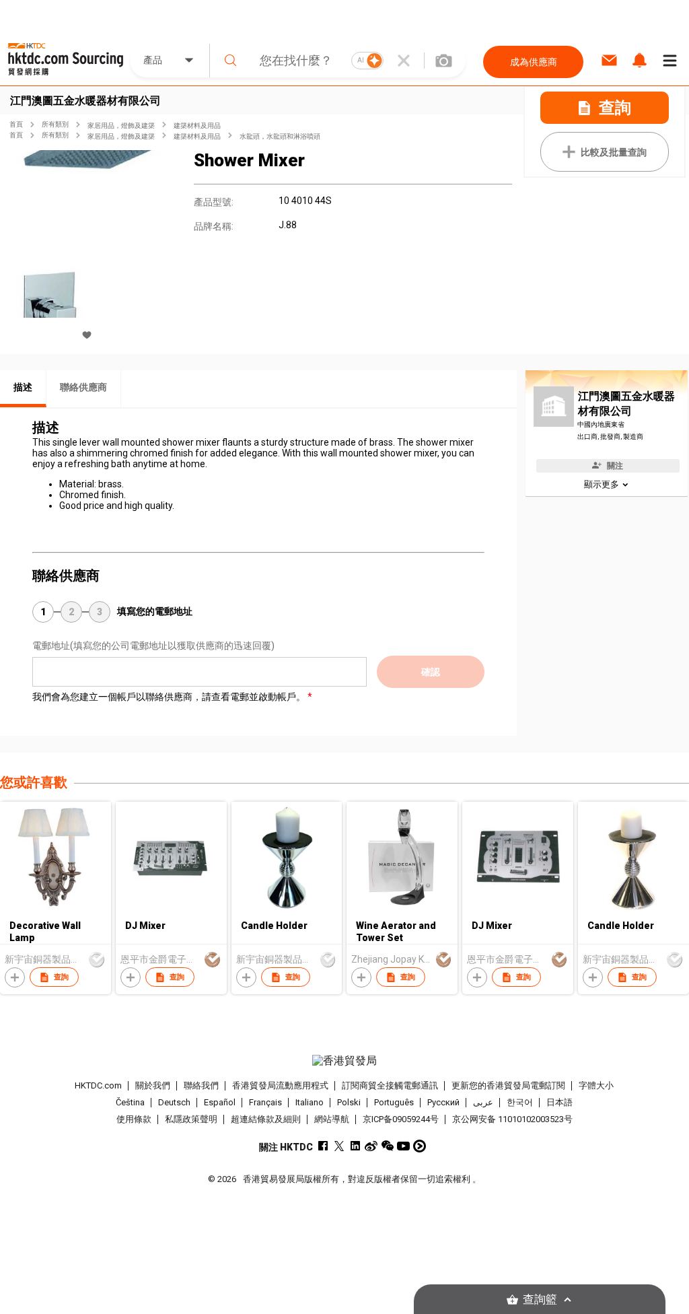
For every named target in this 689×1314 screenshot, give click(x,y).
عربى (483, 1102)
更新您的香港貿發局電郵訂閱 (508, 1085)
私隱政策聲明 (191, 1119)
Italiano (309, 1102)
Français (265, 1102)
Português (394, 1102)
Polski (349, 1102)
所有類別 (55, 124)
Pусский (443, 1102)
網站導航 (331, 1119)
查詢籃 (540, 1299)
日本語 (559, 1102)
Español (219, 1102)
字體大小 (596, 1085)
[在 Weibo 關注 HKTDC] (371, 1146)
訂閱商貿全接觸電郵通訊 (390, 1085)
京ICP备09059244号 (401, 1119)
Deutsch (174, 1102)
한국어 (520, 1102)
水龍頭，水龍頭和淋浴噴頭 (280, 136)
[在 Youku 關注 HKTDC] (419, 1146)
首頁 (16, 124)
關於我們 (152, 1085)
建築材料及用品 (197, 125)
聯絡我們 (201, 1085)
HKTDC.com (98, 1085)
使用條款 (133, 1119)
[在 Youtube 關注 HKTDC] (403, 1146)
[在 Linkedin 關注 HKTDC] (355, 1146)
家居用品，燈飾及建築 (121, 125)
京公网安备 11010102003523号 (512, 1119)
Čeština (130, 1102)
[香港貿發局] (345, 1061)
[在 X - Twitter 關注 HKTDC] (338, 1146)
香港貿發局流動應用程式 (280, 1085)
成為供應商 (533, 62)
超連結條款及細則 (266, 1119)
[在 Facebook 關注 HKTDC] (322, 1146)
